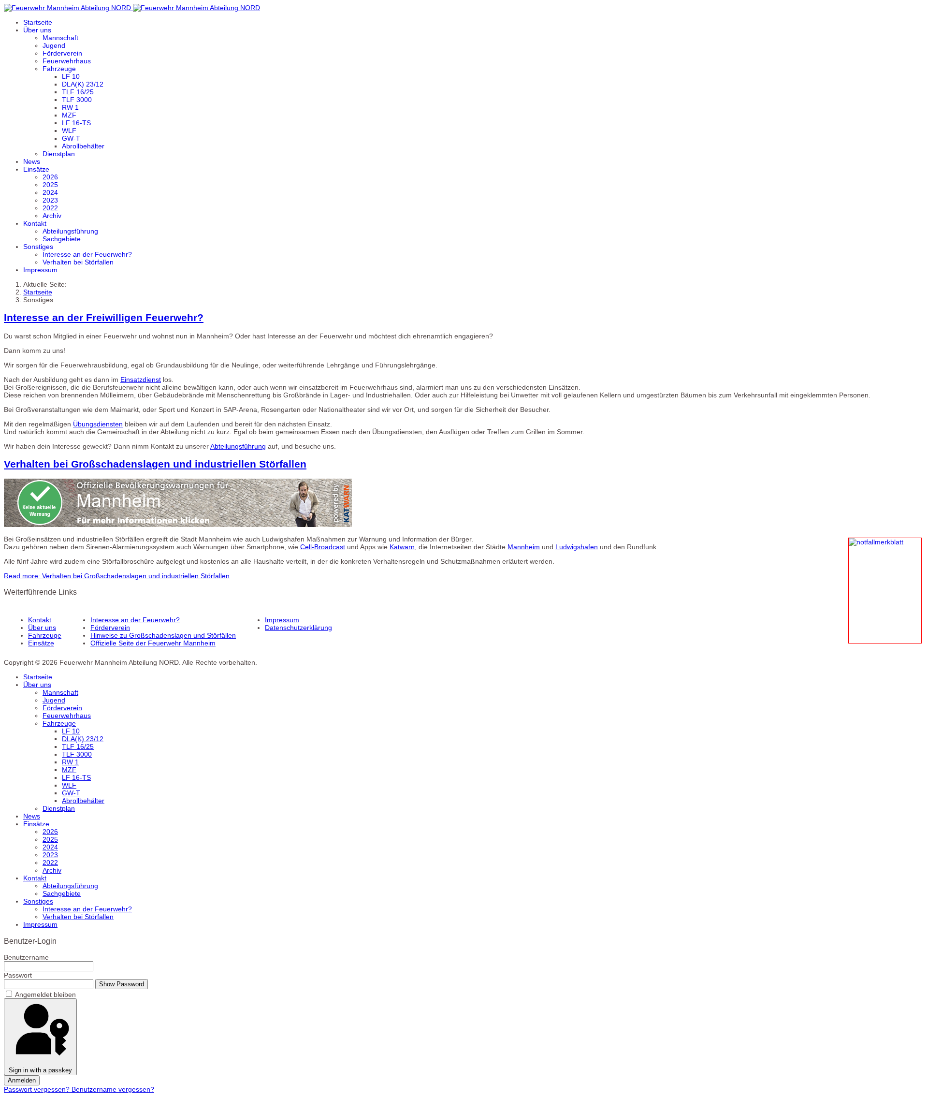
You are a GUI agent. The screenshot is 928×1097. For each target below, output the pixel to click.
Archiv (52, 215)
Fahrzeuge (59, 69)
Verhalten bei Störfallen (78, 262)
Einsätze (36, 169)
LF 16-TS (76, 123)
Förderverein (62, 53)
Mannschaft (60, 38)
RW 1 (70, 107)
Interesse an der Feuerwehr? (87, 254)
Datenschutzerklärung (298, 627)
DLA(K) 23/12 (82, 84)
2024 (50, 192)
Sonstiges (38, 246)
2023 (50, 200)
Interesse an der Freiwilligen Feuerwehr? (103, 317)
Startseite (37, 22)
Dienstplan (59, 154)
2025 (50, 185)
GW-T (71, 138)
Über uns (37, 30)
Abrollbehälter (83, 146)
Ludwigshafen (576, 547)
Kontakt (34, 223)
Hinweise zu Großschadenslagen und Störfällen (163, 635)
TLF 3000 (77, 99)
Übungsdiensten (98, 424)
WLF (69, 130)
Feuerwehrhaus (67, 61)
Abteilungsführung (70, 231)
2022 (50, 208)
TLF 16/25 (78, 92)
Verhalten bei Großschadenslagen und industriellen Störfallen (155, 463)
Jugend (54, 45)
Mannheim (524, 547)
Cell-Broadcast (322, 547)
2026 (50, 177)
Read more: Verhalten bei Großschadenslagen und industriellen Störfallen (117, 576)
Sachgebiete (62, 239)
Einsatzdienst (140, 379)
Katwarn (402, 547)
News (31, 161)
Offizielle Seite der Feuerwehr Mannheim (153, 643)
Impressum (40, 270)
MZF (69, 115)
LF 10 (71, 76)
